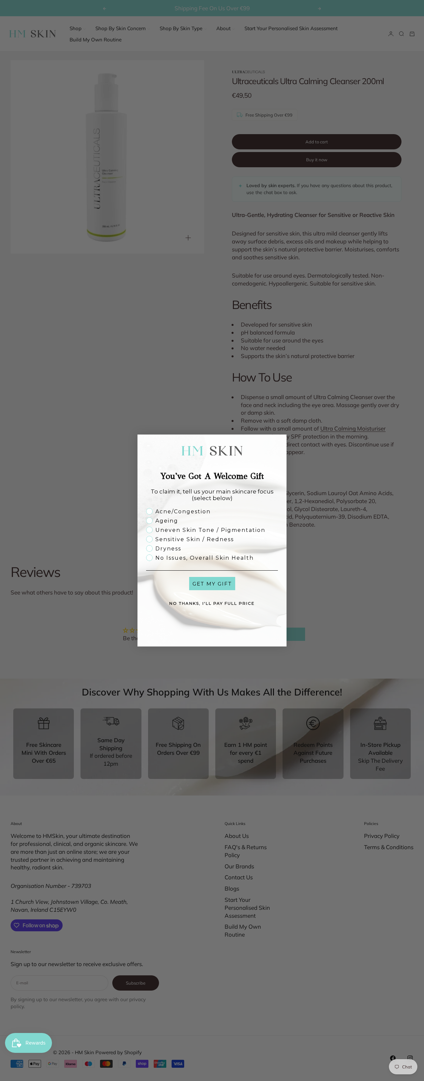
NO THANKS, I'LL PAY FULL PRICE (212, 603)
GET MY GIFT (212, 584)
